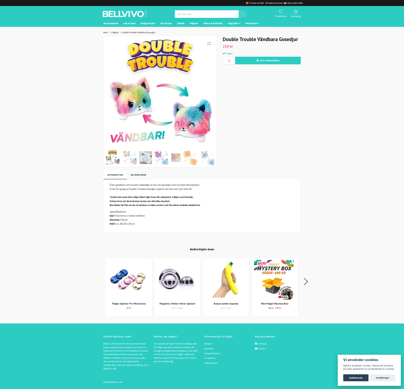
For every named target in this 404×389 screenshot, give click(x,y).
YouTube (261, 351)
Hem (105, 35)
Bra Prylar (166, 26)
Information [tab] (115, 177)
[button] (306, 284)
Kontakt (208, 346)
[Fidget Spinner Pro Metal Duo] (128, 282)
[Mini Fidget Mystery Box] (274, 282)
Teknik (181, 26)
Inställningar (382, 378)
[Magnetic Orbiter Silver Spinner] (177, 282)
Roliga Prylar (147, 26)
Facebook (262, 346)
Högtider (233, 26)
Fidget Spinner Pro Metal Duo (129, 306)
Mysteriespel (111, 26)
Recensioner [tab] (138, 177)
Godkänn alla (356, 378)
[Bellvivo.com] (133, 15)
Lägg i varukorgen (269, 63)
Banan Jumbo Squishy (226, 306)
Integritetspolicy (212, 356)
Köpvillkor (209, 351)
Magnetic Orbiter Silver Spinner (177, 306)
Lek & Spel (129, 26)
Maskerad (251, 26)
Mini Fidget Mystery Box (274, 306)
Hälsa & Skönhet (213, 26)
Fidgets (194, 26)
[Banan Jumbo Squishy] (226, 282)
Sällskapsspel (210, 365)
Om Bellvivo (210, 361)
